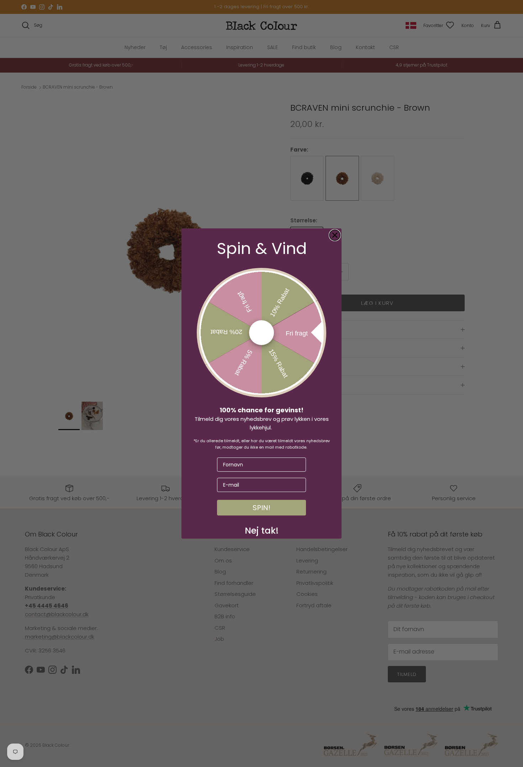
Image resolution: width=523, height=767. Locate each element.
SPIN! (261, 508)
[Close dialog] (334, 235)
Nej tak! (262, 529)
